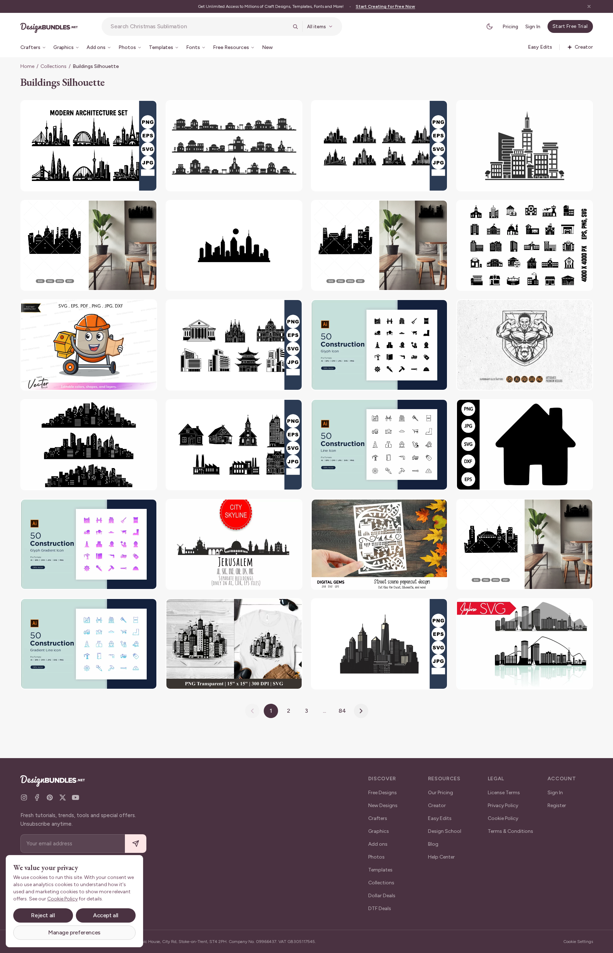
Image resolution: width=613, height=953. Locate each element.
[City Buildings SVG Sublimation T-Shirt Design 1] (234, 644)
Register (557, 805)
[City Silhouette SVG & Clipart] (88, 245)
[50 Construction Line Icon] (379, 445)
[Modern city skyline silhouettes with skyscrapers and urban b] (379, 146)
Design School (444, 831)
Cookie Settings (578, 941)
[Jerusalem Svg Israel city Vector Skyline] (234, 544)
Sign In (532, 27)
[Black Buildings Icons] (524, 245)
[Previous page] (252, 711)
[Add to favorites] (147, 110)
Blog (433, 844)
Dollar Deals (381, 896)
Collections (53, 66)
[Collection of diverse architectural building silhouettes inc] (234, 345)
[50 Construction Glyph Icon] (379, 345)
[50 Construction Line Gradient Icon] (88, 644)
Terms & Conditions (510, 831)
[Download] (132, 110)
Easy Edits (440, 818)
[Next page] (361, 711)
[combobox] (199, 26)
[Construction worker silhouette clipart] (88, 345)
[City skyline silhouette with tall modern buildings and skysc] (379, 644)
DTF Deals (379, 908)
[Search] (295, 26)
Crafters (377, 818)
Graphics (378, 831)
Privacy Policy (503, 805)
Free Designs (382, 793)
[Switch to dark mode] (489, 26)
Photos (376, 857)
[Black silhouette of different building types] (234, 445)
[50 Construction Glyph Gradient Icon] (88, 544)
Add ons (378, 844)
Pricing (510, 27)
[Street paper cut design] (379, 544)
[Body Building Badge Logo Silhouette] (524, 345)
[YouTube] (75, 797)
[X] (62, 797)
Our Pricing (440, 793)
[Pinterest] (49, 797)
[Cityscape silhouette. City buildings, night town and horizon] (88, 445)
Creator (437, 805)
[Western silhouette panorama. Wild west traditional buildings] (234, 146)
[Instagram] (24, 797)
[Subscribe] (135, 843)
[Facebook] (36, 797)
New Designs (383, 805)
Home (27, 66)
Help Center (441, 857)
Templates (380, 870)
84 (342, 710)
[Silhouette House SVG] (524, 445)
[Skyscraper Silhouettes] (524, 146)
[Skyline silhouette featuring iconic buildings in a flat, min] (234, 245)
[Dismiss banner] (589, 6)
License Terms (504, 793)
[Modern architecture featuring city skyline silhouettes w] (88, 146)
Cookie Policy (503, 818)
